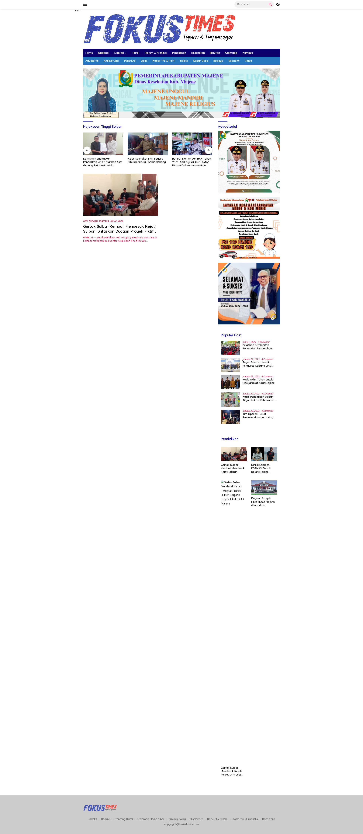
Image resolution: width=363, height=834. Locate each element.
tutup (77, 10)
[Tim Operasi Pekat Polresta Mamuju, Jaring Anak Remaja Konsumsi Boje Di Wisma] (230, 417)
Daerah (119, 53)
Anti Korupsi (111, 60)
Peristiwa (130, 60)
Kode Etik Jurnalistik (245, 819)
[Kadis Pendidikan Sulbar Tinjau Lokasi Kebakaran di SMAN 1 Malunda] (230, 399)
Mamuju (104, 220)
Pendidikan (179, 53)
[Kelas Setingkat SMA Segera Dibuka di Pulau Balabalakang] (118, 144)
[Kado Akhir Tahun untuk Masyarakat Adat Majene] (230, 382)
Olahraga (231, 53)
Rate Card (268, 819)
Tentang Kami (124, 819)
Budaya (218, 60)
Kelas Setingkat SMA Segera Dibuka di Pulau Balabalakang (117, 160)
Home (89, 53)
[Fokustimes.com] (160, 28)
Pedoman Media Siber (150, 819)
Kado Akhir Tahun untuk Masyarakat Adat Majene (259, 381)
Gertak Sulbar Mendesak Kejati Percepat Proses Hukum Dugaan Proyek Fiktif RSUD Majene (232, 771)
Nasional (103, 53)
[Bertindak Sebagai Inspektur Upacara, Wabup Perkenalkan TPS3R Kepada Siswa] (207, 144)
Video (248, 60)
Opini (144, 60)
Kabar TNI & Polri (163, 60)
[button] (270, 4)
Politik (135, 53)
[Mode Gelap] (278, 4)
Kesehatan (198, 53)
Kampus (248, 53)
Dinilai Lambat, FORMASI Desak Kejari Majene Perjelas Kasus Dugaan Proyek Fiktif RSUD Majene (263, 468)
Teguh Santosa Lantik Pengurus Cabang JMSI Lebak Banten (257, 364)
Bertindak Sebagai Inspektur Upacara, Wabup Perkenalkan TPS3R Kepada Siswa (206, 162)
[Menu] (85, 4)
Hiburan (215, 53)
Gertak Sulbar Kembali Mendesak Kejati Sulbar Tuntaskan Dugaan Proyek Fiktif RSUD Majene (119, 231)
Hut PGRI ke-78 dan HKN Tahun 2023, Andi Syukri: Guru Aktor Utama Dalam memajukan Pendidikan (162, 162)
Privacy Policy (177, 819)
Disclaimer (196, 819)
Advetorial (92, 60)
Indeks (184, 60)
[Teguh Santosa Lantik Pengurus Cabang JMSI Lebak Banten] (230, 365)
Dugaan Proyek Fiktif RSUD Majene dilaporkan (263, 502)
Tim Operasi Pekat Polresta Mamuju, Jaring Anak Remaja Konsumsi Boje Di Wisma (258, 415)
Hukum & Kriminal (156, 53)
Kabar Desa (200, 60)
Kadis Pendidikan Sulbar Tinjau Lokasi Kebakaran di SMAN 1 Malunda (258, 398)
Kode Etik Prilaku (217, 819)
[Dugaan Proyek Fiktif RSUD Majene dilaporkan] (264, 487)
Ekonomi (234, 60)
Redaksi (106, 819)
